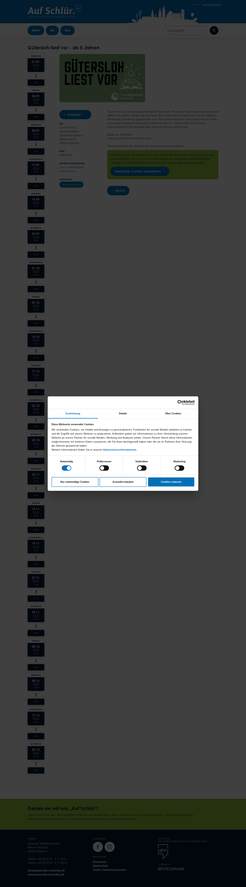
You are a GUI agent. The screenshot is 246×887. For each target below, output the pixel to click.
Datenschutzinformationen (119, 449)
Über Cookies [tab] (173, 413)
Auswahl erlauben (123, 482)
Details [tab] (123, 413)
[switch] (104, 468)
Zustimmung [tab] (72, 413)
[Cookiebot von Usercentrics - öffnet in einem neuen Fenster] (180, 402)
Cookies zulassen (171, 482)
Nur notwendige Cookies (74, 482)
